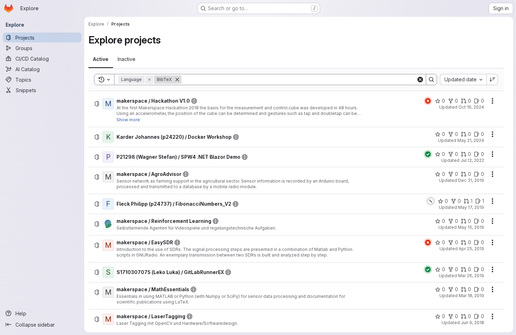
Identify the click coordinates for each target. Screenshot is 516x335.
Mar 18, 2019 (471, 295)
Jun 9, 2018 (472, 322)
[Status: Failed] (428, 101)
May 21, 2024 (470, 140)
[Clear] (420, 79)
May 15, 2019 (471, 227)
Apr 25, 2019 (471, 248)
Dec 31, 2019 (471, 180)
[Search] (431, 79)
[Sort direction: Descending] (492, 79)
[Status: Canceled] (430, 201)
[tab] (100, 59)
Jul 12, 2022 (472, 160)
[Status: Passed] (428, 154)
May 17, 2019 (471, 207)
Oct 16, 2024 (471, 107)
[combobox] (463, 79)
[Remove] (177, 79)
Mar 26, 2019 (471, 275)
